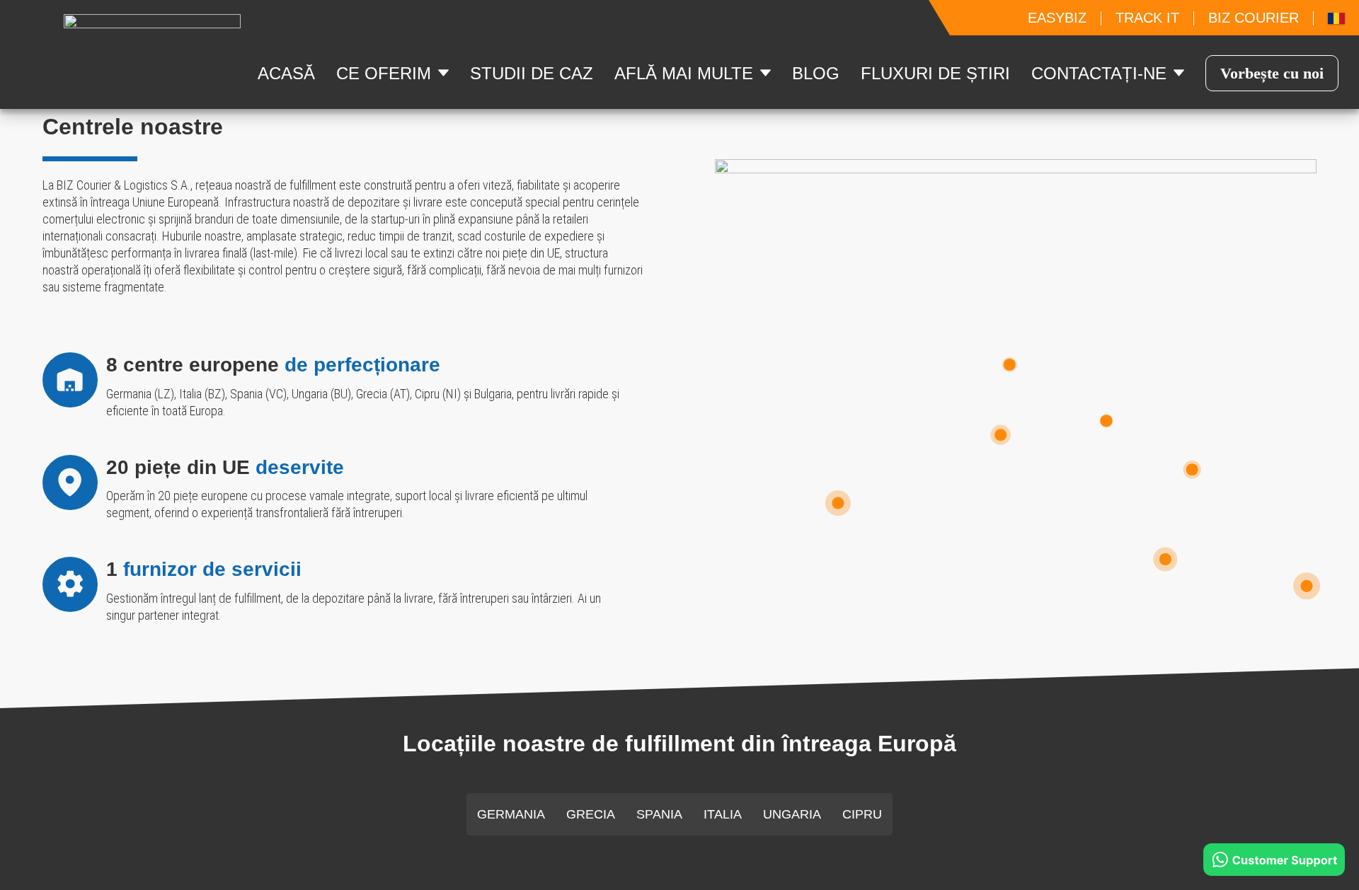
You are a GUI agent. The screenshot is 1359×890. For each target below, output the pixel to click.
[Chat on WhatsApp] (1274, 859)
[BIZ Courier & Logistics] (1001, 433)
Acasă (286, 73)
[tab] (511, 814)
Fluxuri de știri (935, 73)
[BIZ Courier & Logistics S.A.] (1166, 557)
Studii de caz (531, 73)
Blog (815, 73)
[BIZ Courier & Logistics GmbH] (1009, 363)
